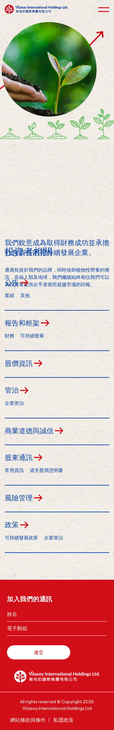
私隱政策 (63, 720)
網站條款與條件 (28, 720)
